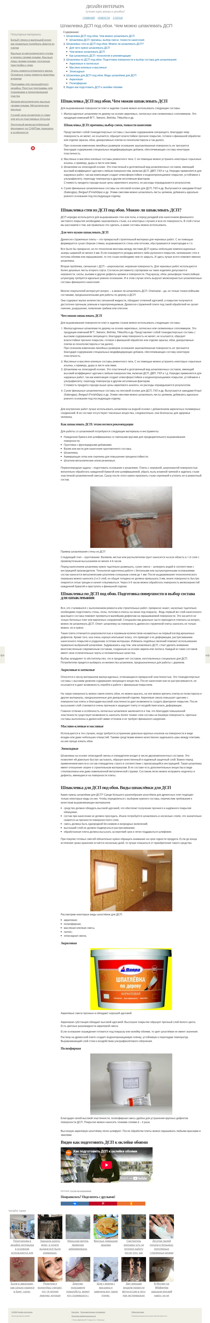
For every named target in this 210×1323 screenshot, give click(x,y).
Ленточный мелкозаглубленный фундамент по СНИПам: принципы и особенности (32, 128)
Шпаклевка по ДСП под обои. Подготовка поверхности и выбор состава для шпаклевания (121, 59)
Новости (104, 17)
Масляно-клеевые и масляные (88, 67)
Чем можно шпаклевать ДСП (87, 51)
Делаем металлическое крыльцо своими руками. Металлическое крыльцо (30, 105)
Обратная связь (138, 1312)
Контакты (75, 1312)
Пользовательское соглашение (92, 1312)
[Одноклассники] (131, 1204)
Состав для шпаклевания (80, 1190)
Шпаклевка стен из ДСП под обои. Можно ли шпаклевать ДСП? (105, 44)
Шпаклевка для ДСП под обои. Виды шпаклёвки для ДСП (101, 75)
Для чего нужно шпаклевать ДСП (89, 48)
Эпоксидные (77, 71)
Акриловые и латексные (84, 63)
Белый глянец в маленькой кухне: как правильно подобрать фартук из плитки (32, 44)
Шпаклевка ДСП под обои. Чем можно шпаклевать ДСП (100, 36)
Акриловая (76, 79)
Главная (89, 17)
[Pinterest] (103, 1204)
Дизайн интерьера (105, 6)
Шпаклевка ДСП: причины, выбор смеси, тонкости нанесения (106, 40)
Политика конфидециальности (84, 1316)
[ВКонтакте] (75, 1204)
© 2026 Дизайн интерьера (21, 1312)
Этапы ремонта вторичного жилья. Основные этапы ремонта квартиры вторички (33, 74)
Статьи (118, 17)
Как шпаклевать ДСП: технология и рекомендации (100, 55)
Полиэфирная (78, 83)
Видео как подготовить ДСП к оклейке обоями (94, 87)
